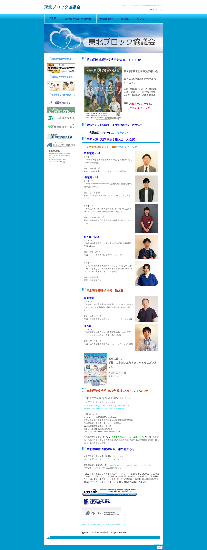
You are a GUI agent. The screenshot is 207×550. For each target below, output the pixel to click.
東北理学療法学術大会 (95, 524)
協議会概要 (110, 524)
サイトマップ (158, 10)
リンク (124, 524)
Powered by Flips (158, 544)
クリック (118, 376)
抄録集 (117, 524)
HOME (83, 524)
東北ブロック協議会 (62, 7)
